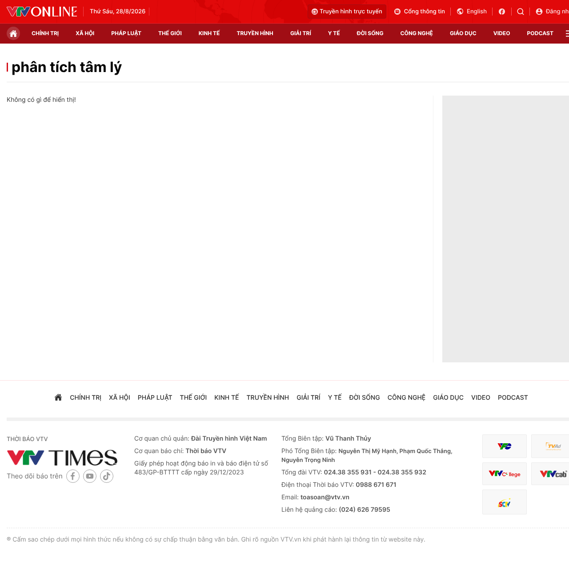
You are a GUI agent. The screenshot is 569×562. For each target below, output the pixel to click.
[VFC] (504, 446)
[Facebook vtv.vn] (505, 12)
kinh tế (209, 33)
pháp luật (126, 33)
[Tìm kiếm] (523, 12)
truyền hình (254, 33)
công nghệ (417, 33)
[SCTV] (504, 502)
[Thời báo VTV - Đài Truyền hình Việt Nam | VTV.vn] (42, 11)
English (477, 11)
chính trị (45, 33)
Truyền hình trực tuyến (351, 11)
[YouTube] (89, 476)
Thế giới (170, 33)
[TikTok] (106, 476)
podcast (540, 33)
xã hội (85, 33)
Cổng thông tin (424, 11)
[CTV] (504, 473)
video (501, 33)
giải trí (300, 33)
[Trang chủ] (13, 33)
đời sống (370, 33)
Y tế (334, 33)
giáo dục (463, 33)
